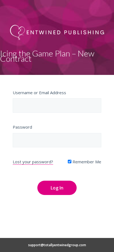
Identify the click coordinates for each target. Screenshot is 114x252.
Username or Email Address (39, 92)
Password (22, 127)
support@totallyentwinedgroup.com (57, 245)
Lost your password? (33, 161)
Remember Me (86, 161)
